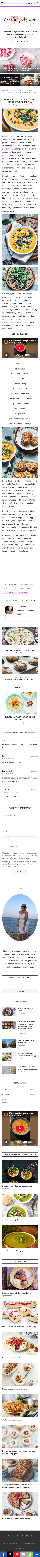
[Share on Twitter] (29, 601)
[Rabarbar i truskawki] (20, 1341)
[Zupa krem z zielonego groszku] (20, 1234)
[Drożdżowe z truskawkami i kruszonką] (20, 1310)
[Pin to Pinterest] (31, 601)
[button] (3, 67)
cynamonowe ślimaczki (11, 319)
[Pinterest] (29, 3)
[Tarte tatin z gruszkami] (20, 1403)
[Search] (38, 3)
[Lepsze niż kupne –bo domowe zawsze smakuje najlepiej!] (20, 1434)
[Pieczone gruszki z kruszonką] (20, 1372)
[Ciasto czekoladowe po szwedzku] (20, 1501)
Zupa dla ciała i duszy (20, 717)
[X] (10, 1554)
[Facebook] (21, 3)
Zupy (29, 90)
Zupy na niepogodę (10, 1217)
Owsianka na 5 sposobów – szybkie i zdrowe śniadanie (27, 1065)
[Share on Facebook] (26, 601)
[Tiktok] (34, 3)
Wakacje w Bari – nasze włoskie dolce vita (26, 1039)
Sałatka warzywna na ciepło (25, 1007)
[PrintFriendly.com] (30, 1554)
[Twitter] (24, 3)
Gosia (7, 787)
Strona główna (7, 90)
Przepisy (20, 90)
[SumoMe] (36, 1554)
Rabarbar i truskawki (11, 1355)
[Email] (23, 1554)
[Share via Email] (34, 601)
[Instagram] (26, 3)
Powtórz (34, 735)
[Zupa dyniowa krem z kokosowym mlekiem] (20, 1169)
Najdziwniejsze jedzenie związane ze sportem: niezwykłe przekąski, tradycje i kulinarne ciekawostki (26, 1023)
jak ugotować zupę (10, 584)
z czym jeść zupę (9, 592)
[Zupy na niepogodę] (20, 1203)
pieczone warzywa (27, 588)
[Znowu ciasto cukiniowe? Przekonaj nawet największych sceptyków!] (20, 1467)
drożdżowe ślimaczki (10, 322)
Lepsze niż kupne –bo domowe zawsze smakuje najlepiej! (18, 1449)
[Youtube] (31, 3)
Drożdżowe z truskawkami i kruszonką (19, 1324)
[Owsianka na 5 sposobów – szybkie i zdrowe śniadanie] (9, 1067)
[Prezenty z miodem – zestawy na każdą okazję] (9, 1054)
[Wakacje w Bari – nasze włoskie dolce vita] (9, 1040)
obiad (15, 588)
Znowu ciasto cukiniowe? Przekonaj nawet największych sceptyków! (17, 1483)
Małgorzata (17, 105)
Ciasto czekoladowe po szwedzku (16, 1516)
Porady (19, 1092)
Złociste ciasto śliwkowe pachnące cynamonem (16, 1291)
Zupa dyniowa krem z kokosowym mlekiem (17, 1184)
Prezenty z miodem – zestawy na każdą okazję (27, 1052)
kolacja (6, 588)
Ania (4, 735)
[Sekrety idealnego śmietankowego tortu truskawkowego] (20, 60)
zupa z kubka (14, 155)
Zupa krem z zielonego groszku (15, 1248)
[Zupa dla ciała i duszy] (20, 703)
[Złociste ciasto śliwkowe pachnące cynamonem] (20, 1276)
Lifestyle (19, 1087)
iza (3, 753)
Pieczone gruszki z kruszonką (15, 1386)
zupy (8, 149)
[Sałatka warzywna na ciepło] (9, 1009)
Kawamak (7, 768)
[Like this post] (24, 601)
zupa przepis (23, 592)
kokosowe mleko (27, 584)
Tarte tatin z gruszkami (12, 1417)
